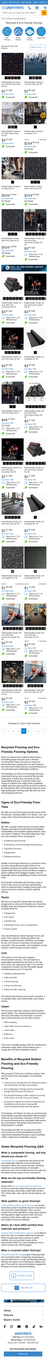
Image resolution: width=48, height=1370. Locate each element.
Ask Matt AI (26, 1288)
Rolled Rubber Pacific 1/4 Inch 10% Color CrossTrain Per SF (11, 470)
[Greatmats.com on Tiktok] (34, 1327)
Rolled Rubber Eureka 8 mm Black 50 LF (11, 187)
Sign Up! (23, 1354)
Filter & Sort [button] (36, 47)
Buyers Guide (14, 2)
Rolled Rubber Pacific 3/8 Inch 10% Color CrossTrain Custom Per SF (11, 636)
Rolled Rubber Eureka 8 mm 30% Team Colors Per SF (11, 133)
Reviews (42, 2)
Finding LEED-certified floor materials (17, 1233)
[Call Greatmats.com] (29, 7)
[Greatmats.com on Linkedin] (41, 1327)
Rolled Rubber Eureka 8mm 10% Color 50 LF (10, 239)
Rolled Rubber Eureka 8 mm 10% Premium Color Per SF (11, 84)
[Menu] (3, 7)
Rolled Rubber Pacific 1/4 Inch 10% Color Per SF (11, 523)
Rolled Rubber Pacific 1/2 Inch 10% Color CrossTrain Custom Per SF (34, 241)
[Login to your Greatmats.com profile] (37, 7)
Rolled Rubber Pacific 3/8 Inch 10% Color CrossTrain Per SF (34, 635)
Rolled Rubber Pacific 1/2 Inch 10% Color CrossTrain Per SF (11, 305)
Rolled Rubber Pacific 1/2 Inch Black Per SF (34, 358)
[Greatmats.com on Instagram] (11, 1327)
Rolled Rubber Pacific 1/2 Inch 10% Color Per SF (11, 358)
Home (3, 19)
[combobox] (24, 13)
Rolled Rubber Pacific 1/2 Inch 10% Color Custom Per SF (34, 305)
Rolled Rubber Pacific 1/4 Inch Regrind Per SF (11, 577)
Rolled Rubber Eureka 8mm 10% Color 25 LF (33, 187)
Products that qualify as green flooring (17, 1205)
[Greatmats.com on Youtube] (19, 1327)
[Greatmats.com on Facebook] (5, 1327)
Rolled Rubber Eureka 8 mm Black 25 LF (33, 132)
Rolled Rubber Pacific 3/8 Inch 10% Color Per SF (34, 691)
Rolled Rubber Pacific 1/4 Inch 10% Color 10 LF (11, 412)
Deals (35, 2)
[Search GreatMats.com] (44, 12)
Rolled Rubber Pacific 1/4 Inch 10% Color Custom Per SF (34, 470)
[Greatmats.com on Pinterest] (26, 1327)
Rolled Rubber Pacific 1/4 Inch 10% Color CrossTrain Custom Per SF (34, 414)
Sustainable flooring (10, 1161)
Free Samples (26, 2)
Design (4, 2)
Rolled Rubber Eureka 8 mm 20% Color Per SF (33, 83)
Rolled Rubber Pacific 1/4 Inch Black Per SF (34, 523)
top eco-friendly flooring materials (26, 1186)
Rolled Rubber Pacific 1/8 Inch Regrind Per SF (34, 577)
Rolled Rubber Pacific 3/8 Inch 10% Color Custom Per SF (11, 692)
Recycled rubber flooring (12, 1255)
